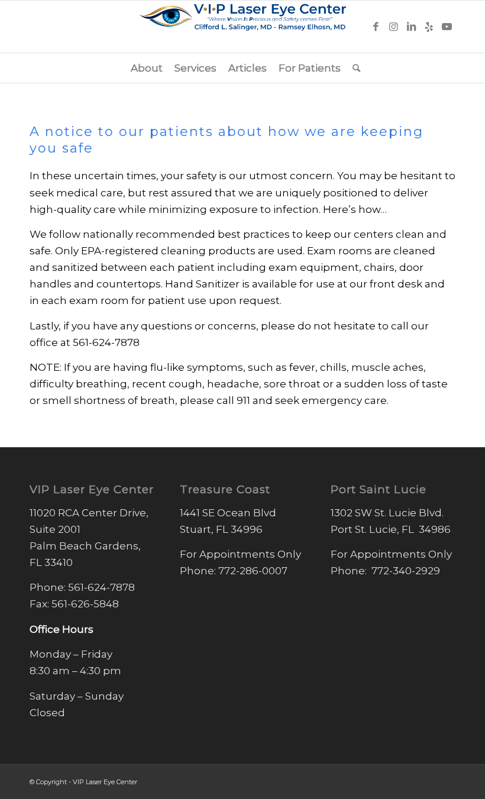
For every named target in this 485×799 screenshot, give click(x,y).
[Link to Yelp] (429, 26)
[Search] (353, 68)
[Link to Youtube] (446, 26)
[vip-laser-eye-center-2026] (242, 27)
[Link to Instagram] (393, 26)
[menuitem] (147, 68)
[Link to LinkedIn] (411, 26)
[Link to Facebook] (375, 26)
